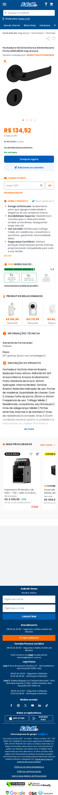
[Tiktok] (47, 705)
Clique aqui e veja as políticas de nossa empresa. (35, 760)
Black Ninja (30, 25)
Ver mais (8, 255)
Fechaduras (38, 33)
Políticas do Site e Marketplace (29, 767)
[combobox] (29, 13)
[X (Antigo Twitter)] (25, 705)
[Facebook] (11, 705)
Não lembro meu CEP (13, 192)
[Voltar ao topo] (29, 728)
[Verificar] (16, 784)
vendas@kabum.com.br (29, 657)
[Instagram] (18, 705)
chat (30, 654)
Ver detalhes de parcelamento (18, 147)
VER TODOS (46, 445)
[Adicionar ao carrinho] (37, 454)
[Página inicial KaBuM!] (29, 4)
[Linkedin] (40, 705)
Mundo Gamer (12, 25)
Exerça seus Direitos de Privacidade (29, 776)
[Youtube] (32, 705)
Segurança (24, 33)
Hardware (45, 25)
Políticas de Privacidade (29, 771)
